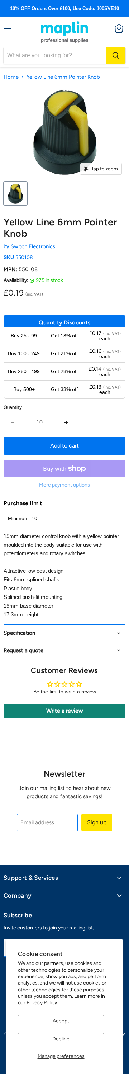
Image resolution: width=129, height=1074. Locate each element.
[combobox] (55, 55)
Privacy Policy (42, 1003)
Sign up (96, 822)
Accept (61, 1021)
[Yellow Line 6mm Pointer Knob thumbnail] (15, 193)
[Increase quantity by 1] (67, 422)
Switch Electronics (33, 246)
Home (11, 77)
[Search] (115, 55)
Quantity (13, 407)
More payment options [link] (64, 485)
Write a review (64, 710)
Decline (61, 1039)
